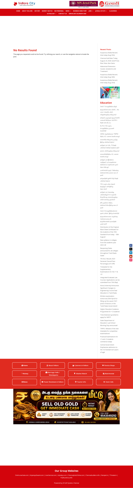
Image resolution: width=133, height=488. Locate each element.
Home (18, 11)
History (37, 11)
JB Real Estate (100, 11)
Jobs (90, 11)
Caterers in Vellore (81, 365)
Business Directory (80, 11)
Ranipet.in (104, 475)
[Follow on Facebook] (130, 245)
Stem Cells (109, 382)
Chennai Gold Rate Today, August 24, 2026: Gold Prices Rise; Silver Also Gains (109, 60)
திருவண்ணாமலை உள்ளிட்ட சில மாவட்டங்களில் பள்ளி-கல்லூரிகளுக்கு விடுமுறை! (109, 112)
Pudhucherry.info (66, 478)
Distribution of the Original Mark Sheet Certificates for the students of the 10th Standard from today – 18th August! (109, 232)
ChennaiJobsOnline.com (76, 475)
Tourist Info (81, 382)
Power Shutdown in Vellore (53, 382)
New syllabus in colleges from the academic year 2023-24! (108, 242)
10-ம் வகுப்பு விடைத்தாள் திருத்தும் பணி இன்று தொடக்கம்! (107, 186)
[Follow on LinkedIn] (130, 252)
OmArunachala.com (21, 475)
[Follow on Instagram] (130, 259)
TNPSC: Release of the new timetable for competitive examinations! (109, 331)
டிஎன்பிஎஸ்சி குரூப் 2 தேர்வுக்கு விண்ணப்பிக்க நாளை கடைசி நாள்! (109, 172)
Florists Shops (109, 365)
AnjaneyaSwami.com (37, 475)
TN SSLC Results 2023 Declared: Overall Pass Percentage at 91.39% (107, 261)
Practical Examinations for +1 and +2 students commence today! (109, 339)
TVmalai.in (113, 475)
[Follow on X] (130, 249)
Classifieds (113, 11)
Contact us (62, 13)
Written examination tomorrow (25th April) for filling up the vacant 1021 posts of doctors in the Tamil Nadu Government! (108, 301)
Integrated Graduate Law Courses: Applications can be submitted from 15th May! (110, 279)
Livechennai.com (50, 475)
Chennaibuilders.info (93, 475)
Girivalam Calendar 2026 (77, 13)
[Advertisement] (66, 29)
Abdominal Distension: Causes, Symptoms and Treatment (108, 68)
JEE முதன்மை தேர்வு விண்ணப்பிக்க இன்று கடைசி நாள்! (109, 205)
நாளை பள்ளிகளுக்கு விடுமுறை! (109, 151)
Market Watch (47, 11)
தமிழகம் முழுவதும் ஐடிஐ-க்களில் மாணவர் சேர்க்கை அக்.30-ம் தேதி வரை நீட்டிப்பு (110, 120)
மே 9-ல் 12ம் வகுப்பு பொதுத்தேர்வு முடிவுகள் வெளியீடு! (107, 128)
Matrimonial (59, 11)
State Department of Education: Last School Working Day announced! (108, 322)
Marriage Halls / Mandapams (54, 373)
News (67, 11)
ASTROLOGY (51, 13)
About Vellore (27, 11)
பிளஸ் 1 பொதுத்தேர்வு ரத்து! (108, 106)
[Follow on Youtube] (130, 256)
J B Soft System (67, 483)
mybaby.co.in (62, 475)
